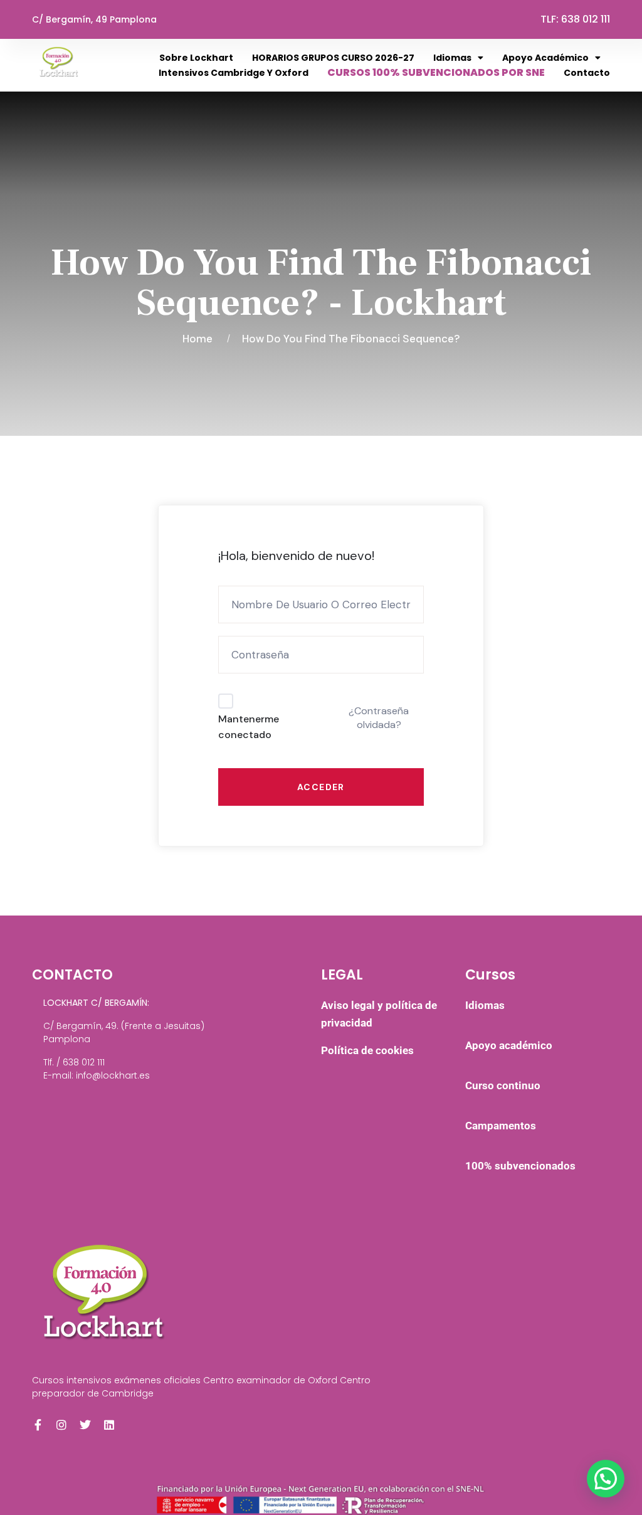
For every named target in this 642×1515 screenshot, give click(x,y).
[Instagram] (61, 1424)
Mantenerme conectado (248, 727)
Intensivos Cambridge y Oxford (233, 72)
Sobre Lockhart (196, 57)
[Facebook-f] (37, 1424)
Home (200, 339)
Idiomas (452, 57)
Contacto (587, 72)
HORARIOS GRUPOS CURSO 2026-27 (333, 57)
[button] (605, 1478)
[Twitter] (85, 1424)
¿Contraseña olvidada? (379, 717)
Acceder (321, 787)
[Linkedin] (109, 1424)
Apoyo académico (545, 57)
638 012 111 (585, 19)
